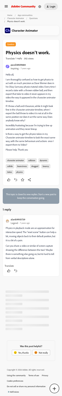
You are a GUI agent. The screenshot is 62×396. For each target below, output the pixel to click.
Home (9, 15)
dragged (34, 166)
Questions (33, 18)
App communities (25, 15)
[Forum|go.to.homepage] (23, 6)
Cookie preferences (15, 381)
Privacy (45, 375)
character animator (15, 160)
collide (10, 166)
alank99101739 (18, 219)
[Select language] (40, 6)
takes (9, 172)
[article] (31, 246)
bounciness (22, 166)
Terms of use (33, 375)
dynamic (43, 160)
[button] (6, 7)
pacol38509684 (18, 64)
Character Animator (15, 18)
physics (19, 172)
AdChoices (14, 392)
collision (31, 160)
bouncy (46, 166)
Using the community (16, 375)
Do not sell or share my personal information (26, 386)
